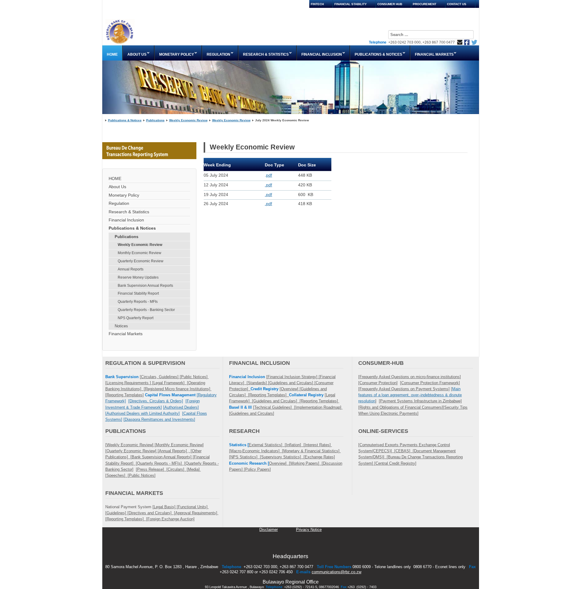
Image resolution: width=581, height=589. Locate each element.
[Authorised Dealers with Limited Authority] (142, 413)
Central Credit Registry (395, 463)
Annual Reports (130, 269)
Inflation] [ (295, 445)
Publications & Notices (125, 120)
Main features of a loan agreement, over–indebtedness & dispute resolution (410, 395)
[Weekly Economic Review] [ (130, 445)
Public (134, 475)
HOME (115, 178)
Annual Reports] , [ (175, 451)
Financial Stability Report (138, 293)
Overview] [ (279, 463)
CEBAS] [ (405, 451)
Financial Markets (126, 334)
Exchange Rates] (320, 457)
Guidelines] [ (170, 377)
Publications (155, 120)
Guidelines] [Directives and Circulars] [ (141, 513)
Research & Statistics (129, 212)
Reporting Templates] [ (127, 519)
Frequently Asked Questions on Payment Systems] (404, 389)
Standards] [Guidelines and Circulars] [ (282, 383)
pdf (269, 175)
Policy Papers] (258, 469)
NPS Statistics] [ (245, 457)
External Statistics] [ (267, 445)
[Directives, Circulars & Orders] (155, 401)
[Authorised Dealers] (181, 407)
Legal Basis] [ (166, 507)
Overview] (290, 389)
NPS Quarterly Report (135, 318)
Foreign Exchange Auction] (171, 519)
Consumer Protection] (378, 383)
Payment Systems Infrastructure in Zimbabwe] (421, 401)
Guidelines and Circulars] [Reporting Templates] (296, 401)
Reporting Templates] (269, 395)
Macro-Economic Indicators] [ (256, 451)
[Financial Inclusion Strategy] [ (293, 377)
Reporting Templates (125, 395)
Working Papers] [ (306, 463)
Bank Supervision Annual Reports (145, 285)
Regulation (119, 203)
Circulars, (150, 377)
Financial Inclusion (126, 220)
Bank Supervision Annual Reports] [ (163, 457)
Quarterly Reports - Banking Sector (146, 310)
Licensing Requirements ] (129, 383)
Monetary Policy (124, 195)
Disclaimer (268, 529)
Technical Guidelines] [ (274, 407)
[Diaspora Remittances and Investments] (159, 419)
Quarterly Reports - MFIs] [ (161, 463)
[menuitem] (112, 53)
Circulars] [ (178, 469)
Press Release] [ (152, 469)
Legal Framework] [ (170, 383)
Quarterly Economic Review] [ (133, 451)
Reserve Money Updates (138, 277)
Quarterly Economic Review (140, 261)
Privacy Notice (309, 529)
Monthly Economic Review (139, 253)
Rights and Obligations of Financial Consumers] (401, 407)
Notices (121, 326)
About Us (117, 187)
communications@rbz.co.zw (336, 572)
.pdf (268, 184)
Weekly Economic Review (188, 120)
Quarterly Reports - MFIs (138, 301)
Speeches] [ (118, 475)
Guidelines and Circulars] (252, 413)
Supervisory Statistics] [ (283, 457)
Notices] (148, 475)
